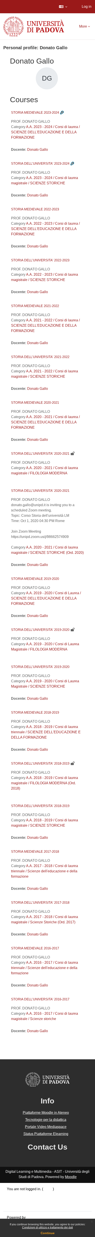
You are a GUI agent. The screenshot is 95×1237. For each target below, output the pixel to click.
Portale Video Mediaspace (45, 1127)
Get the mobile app (21, 1205)
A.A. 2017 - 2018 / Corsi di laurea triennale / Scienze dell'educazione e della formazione (44, 871)
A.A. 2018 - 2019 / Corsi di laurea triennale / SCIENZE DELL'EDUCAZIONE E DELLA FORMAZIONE (46, 732)
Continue (48, 1233)
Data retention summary (25, 1194)
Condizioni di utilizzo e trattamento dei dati (47, 1227)
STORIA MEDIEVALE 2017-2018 (35, 851)
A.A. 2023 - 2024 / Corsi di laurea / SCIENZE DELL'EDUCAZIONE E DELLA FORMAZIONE (45, 132)
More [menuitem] (83, 26)
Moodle (71, 1177)
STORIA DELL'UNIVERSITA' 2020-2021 (40, 453)
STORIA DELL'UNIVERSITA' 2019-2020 (40, 630)
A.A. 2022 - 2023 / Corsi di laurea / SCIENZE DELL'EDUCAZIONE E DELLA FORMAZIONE (45, 229)
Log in (86, 6)
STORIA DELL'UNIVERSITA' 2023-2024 (40, 163)
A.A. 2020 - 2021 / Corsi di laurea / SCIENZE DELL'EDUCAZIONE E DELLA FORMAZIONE (45, 422)
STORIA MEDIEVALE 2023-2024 (35, 112)
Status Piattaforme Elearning (45, 1134)
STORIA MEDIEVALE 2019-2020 (35, 579)
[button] (63, 6)
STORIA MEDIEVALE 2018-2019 (35, 712)
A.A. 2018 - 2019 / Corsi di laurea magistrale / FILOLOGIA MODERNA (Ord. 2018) (44, 783)
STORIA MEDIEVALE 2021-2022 (35, 306)
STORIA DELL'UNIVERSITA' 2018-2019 (40, 763)
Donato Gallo (37, 149)
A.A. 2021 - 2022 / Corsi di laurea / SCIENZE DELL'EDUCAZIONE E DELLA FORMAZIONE (45, 325)
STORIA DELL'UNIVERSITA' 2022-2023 (40, 260)
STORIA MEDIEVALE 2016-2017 (35, 948)
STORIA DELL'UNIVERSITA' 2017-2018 (40, 902)
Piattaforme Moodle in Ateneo (46, 1112)
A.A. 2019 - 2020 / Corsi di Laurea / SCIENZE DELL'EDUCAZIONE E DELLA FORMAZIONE (46, 598)
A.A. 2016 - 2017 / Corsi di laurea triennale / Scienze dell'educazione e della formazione (44, 968)
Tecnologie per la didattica (45, 1120)
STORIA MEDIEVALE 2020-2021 (35, 402)
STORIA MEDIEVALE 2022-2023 (35, 209)
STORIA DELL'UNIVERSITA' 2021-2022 (40, 357)
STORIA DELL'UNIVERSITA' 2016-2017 (40, 999)
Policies (13, 1199)
